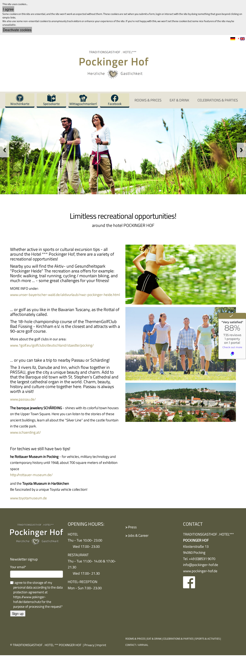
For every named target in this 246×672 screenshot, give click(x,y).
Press (131, 527)
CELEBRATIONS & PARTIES (178, 639)
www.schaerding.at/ (25, 432)
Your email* (18, 567)
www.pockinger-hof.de (200, 571)
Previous (4, 150)
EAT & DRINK (154, 639)
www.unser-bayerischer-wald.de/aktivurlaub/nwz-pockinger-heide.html (65, 294)
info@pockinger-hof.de (200, 564)
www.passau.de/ (23, 399)
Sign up (18, 613)
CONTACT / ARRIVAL (136, 645)
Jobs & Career (136, 535)
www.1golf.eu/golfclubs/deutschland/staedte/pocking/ (52, 345)
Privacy (89, 645)
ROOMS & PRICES (148, 100)
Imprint (101, 645)
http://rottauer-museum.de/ (31, 474)
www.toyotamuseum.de (28, 498)
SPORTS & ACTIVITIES (207, 639)
